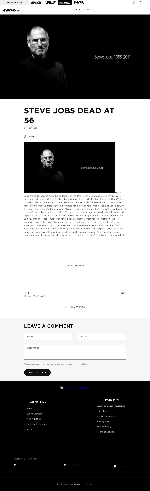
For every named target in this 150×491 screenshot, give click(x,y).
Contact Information (107, 417)
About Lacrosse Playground (111, 406)
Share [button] (31, 137)
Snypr (29, 429)
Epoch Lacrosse (34, 414)
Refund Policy (104, 427)
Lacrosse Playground (36, 424)
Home (29, 409)
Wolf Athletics (33, 419)
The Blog (101, 411)
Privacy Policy (104, 422)
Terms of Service (105, 432)
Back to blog (77, 307)
